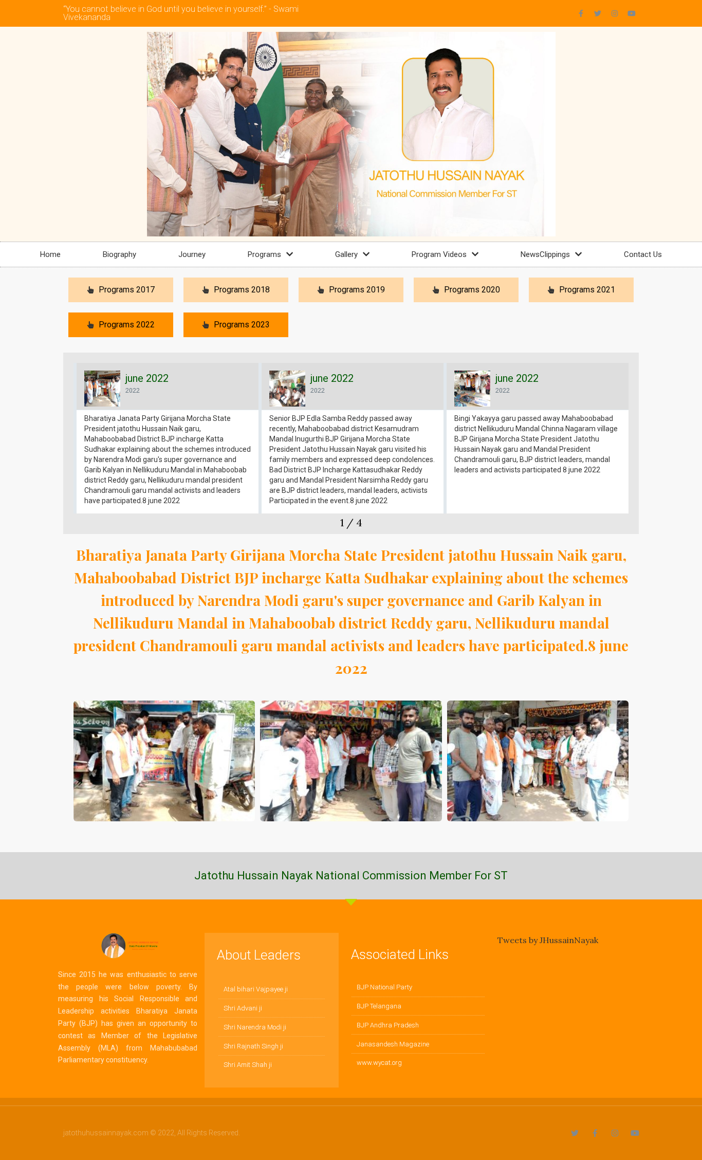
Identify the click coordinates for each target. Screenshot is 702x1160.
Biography (119, 254)
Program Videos (439, 254)
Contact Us (643, 254)
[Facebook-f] (581, 13)
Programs (264, 254)
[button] (71, 448)
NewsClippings (545, 254)
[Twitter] (597, 13)
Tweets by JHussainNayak (547, 940)
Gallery (346, 254)
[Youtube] (631, 13)
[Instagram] (614, 13)
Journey (192, 254)
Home (50, 254)
